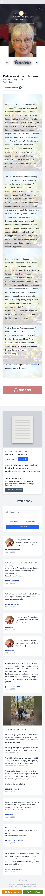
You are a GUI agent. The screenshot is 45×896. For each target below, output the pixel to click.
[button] (22, 710)
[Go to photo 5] (25, 724)
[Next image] (40, 710)
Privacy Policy (16, 886)
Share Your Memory (14, 490)
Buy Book (22, 459)
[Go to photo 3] (22, 724)
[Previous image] (4, 710)
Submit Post (22, 527)
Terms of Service (28, 886)
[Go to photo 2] (21, 724)
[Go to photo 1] (19, 724)
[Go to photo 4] (23, 724)
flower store (30, 368)
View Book (10, 459)
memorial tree (31, 364)
